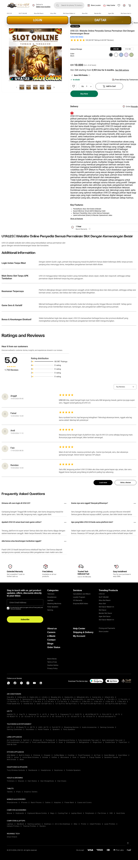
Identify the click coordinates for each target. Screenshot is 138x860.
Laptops (50, 600)
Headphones (46, 770)
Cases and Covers (84, 802)
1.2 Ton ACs (122, 699)
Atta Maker (11, 755)
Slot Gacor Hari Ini (126, 13)
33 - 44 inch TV (43, 716)
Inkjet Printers (95, 824)
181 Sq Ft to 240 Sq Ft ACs (90, 704)
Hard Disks (120, 813)
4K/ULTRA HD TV (92, 714)
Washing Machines (54, 604)
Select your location (43, 7)
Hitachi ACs (109, 697)
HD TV (117, 714)
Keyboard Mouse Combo (37, 813)
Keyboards (20, 813)
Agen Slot (111, 13)
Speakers (56, 729)
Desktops (47, 824)
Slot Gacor (102, 610)
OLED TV (78, 714)
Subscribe (25, 619)
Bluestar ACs (56, 697)
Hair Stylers (32, 781)
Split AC (26, 740)
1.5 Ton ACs (11, 701)
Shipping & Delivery (83, 632)
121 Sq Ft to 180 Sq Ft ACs (66, 704)
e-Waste (51, 636)
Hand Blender (109, 755)
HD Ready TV (21, 727)
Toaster (83, 757)
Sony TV (53, 714)
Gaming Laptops (34, 824)
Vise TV (22, 714)
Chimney (36, 755)
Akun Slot (53, 13)
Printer (83, 824)
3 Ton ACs (74, 701)
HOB (8, 757)
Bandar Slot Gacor (105, 613)
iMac (75, 824)
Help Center (111, 5)
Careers (51, 632)
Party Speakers (52, 607)
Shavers (21, 781)
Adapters (57, 802)
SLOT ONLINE (23, 13)
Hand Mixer (122, 755)
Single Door (97, 742)
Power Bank (69, 802)
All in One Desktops (62, 824)
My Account (79, 636)
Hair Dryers (61, 781)
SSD (111, 813)
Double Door (110, 742)
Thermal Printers (29, 826)
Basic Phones (36, 802)
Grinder (45, 757)
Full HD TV (56, 727)
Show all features (76, 219)
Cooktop (71, 755)
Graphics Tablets (30, 792)
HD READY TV (12, 716)
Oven (74, 757)
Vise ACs (10, 697)
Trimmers (10, 781)
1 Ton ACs (110, 699)
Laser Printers (109, 824)
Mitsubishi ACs (83, 697)
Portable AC (50, 740)
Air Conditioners (13, 740)
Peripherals (89, 813)
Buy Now (84, 94)
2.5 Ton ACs (62, 701)
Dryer (61, 742)
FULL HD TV (107, 714)
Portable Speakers (73, 770)
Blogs (50, 643)
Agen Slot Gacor (105, 616)
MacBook (20, 824)
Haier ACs (41, 699)
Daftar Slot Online (76, 37)
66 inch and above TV (107, 716)
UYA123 (9, 13)
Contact (51, 640)
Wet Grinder (11, 759)
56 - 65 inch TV (89, 716)
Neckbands (32, 770)
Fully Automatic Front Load (18, 742)
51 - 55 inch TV (74, 716)
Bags (52, 813)
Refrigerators (84, 742)
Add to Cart (111, 86)
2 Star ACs (86, 701)
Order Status (53, 647)
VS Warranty (77, 600)
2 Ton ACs (37, 701)
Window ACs (78, 699)
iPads (18, 792)
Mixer (22, 759)
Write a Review (125, 483)
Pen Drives (102, 813)
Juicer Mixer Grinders (30, 757)
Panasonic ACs (13, 699)
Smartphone (51, 597)
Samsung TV (34, 714)
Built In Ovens (24, 755)
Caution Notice (52, 665)
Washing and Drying (67, 740)
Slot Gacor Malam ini (69, 13)
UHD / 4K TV (43, 727)
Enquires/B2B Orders (80, 604)
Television (50, 594)
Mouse (9, 813)
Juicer (16, 757)
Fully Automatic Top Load (88, 740)
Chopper (47, 755)
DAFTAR (100, 20)
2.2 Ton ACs (49, 701)
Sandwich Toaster (111, 757)
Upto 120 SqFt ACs (44, 704)
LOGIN (37, 20)
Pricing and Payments (107, 628)
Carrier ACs (96, 697)
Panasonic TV (65, 714)
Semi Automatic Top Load (112, 740)
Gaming (50, 610)
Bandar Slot (97, 13)
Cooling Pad (63, 813)
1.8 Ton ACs (25, 701)
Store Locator (96, 5)
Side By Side (11, 744)
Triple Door (123, 742)
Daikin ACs (34, 697)
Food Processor (84, 755)
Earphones (58, 770)
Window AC (37, 740)
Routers (43, 826)
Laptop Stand (76, 813)
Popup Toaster (95, 757)
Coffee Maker (59, 755)
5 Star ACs (122, 701)
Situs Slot (84, 13)
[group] (115, 49)
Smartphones (12, 802)
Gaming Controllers (14, 729)
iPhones (24, 802)
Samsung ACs (28, 699)
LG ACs (44, 697)
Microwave (65, 757)
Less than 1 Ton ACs (95, 699)
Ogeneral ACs (54, 699)
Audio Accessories (89, 727)
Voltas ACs (21, 697)
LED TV (10, 727)
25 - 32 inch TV (27, 716)
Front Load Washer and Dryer (43, 742)
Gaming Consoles (107, 727)
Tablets (10, 792)
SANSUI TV (11, 714)
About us (52, 628)
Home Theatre (43, 729)
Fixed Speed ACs (13, 704)
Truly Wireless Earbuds (16, 770)
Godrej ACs (69, 697)
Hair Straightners (47, 781)
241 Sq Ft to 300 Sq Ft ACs (115, 704)
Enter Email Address (18, 602)
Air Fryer (97, 755)
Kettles (54, 757)
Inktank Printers (13, 826)
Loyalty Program (79, 597)
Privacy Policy (52, 668)
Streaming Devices (71, 727)
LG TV (44, 714)
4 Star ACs (110, 701)
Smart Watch (12, 837)
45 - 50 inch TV (58, 716)
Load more (103, 483)
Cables (47, 802)
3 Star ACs (98, 701)
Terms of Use (52, 662)
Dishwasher (70, 742)
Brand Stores (52, 659)
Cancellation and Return (82, 594)
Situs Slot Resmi (38, 13)
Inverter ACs (28, 704)
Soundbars (30, 729)
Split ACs (66, 699)
